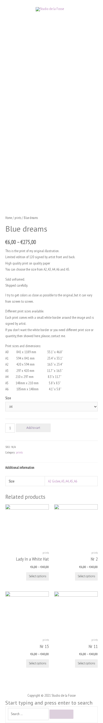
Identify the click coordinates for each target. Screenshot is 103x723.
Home (8, 218)
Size (8, 398)
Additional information (19, 467)
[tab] (51, 467)
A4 (67, 481)
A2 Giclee (54, 481)
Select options (37, 576)
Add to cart (33, 428)
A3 (62, 481)
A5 (71, 481)
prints (18, 218)
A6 (75, 481)
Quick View (27, 543)
